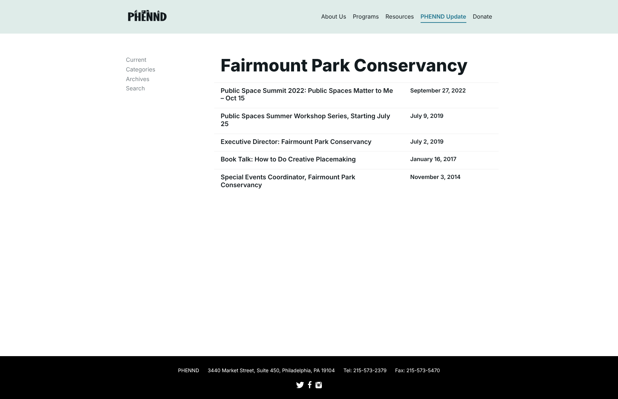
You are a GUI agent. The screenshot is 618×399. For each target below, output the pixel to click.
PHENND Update (443, 16)
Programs (366, 16)
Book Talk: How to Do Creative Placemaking (288, 159)
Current (136, 59)
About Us (333, 16)
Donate (482, 16)
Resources (400, 16)
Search (135, 88)
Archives (137, 79)
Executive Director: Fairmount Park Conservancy (296, 142)
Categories (140, 69)
